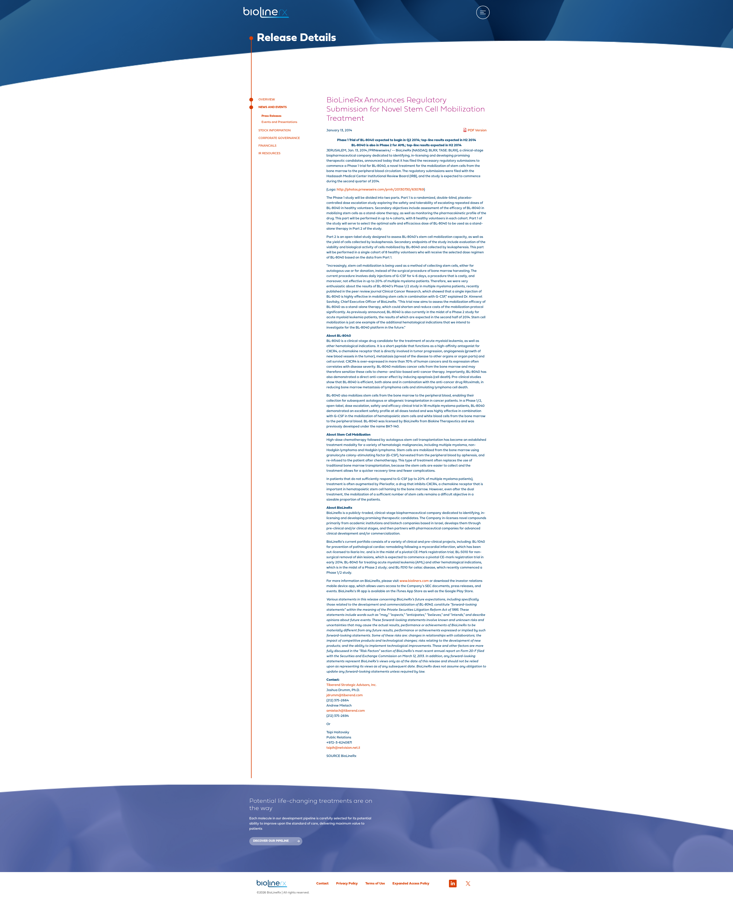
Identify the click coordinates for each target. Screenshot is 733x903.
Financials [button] (267, 145)
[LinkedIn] (453, 883)
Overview (266, 99)
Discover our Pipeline (271, 840)
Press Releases (271, 116)
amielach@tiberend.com (345, 711)
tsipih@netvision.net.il (343, 748)
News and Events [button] (272, 107)
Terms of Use (375, 883)
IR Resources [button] (269, 153)
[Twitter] (468, 883)
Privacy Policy (347, 883)
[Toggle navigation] (483, 12)
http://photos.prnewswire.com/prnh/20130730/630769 (380, 189)
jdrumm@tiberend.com (344, 695)
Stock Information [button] (274, 130)
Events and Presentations (279, 122)
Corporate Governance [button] (279, 138)
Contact (322, 883)
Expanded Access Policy (410, 883)
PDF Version (477, 130)
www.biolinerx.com (414, 581)
